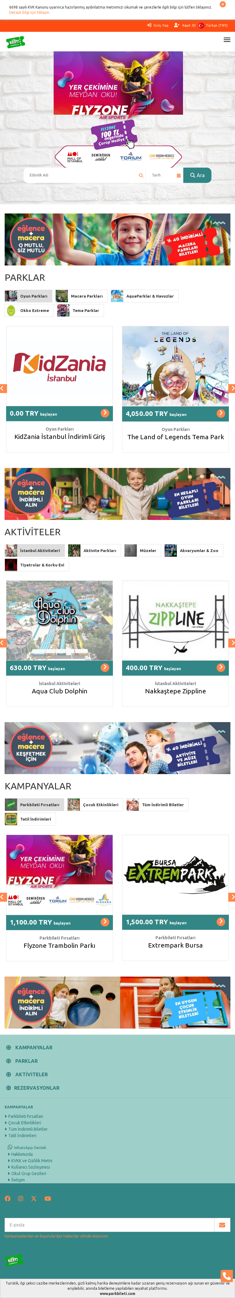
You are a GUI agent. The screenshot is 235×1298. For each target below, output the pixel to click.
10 (131, 199)
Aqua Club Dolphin (60, 691)
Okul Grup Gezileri (28, 1173)
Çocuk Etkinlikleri (24, 1122)
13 (153, 199)
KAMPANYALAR (33, 1047)
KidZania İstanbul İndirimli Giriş (59, 436)
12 (145, 199)
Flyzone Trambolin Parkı (59, 945)
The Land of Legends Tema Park (175, 436)
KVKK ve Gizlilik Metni (31, 1160)
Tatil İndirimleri (22, 1135)
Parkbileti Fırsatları (25, 1116)
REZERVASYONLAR (36, 1088)
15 (167, 199)
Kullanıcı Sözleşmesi (30, 1167)
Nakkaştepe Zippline (175, 691)
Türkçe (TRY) (217, 25)
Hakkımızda (22, 1154)
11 (138, 199)
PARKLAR (26, 1061)
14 (160, 199)
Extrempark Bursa (175, 945)
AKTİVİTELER (31, 1074)
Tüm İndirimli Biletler (28, 1129)
